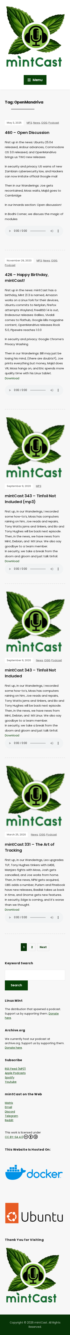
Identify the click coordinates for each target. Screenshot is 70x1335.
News (36, 123)
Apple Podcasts (15, 1073)
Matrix (9, 1103)
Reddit (9, 1120)
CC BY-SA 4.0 (14, 1137)
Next (43, 947)
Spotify (9, 1077)
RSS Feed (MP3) (15, 1069)
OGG (44, 123)
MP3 (29, 123)
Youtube (11, 1082)
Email (8, 1107)
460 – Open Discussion (27, 132)
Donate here (13, 1048)
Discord (10, 1112)
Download (12, 378)
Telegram (11, 1116)
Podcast (53, 123)
